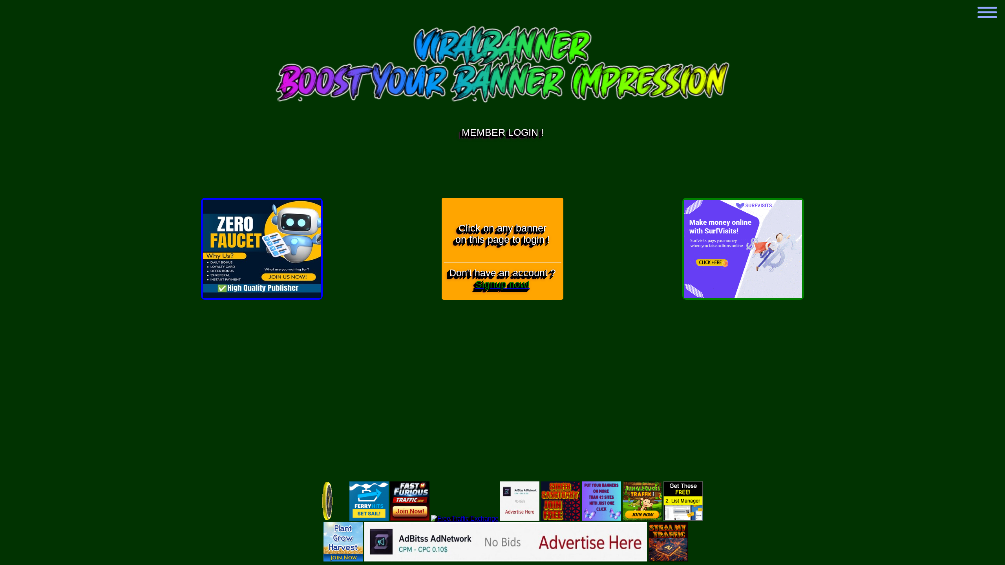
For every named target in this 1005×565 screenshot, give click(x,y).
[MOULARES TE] (465, 518)
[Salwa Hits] (409, 518)
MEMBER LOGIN (500, 132)
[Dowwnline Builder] (743, 295)
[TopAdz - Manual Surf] (668, 559)
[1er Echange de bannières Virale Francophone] (262, 295)
